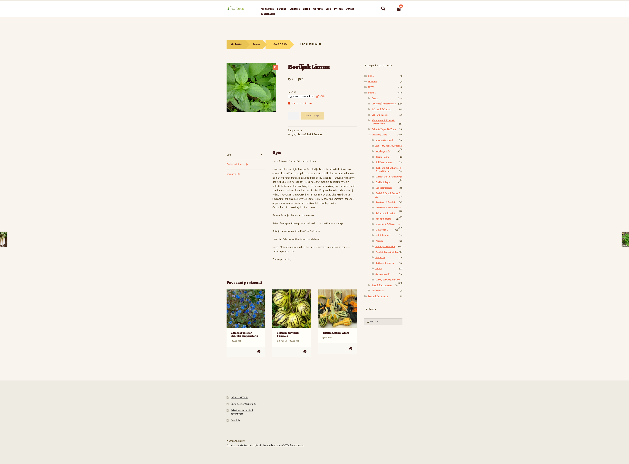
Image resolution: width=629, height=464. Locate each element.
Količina (292, 92)
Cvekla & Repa (382, 182)
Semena (281, 9)
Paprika (379, 240)
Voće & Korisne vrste (382, 285)
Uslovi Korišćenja (239, 397)
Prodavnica (267, 9)
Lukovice (294, 9)
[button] (275, 67)
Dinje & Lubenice (383, 187)
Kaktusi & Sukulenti (381, 109)
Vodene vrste (378, 290)
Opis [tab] (229, 154)
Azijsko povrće (382, 151)
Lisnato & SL (381, 229)
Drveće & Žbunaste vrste (384, 103)
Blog (328, 9)
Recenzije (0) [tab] (233, 174)
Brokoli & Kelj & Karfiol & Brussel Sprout (388, 169)
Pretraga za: (383, 8)
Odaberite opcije (258, 351)
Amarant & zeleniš (384, 140)
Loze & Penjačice (380, 114)
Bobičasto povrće (383, 162)
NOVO (371, 87)
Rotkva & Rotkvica (384, 263)
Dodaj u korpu (312, 115)
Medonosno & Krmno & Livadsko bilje (383, 122)
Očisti (323, 96)
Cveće (375, 98)
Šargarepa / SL (382, 274)
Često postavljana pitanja (244, 404)
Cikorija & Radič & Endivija (388, 176)
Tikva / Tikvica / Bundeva (387, 279)
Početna (238, 44)
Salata (378, 268)
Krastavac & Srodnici (386, 202)
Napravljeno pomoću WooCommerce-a (283, 445)
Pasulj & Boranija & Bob (387, 252)
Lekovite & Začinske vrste (387, 224)
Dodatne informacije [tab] (237, 164)
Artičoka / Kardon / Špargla (388, 145)
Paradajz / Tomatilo (385, 246)
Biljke (306, 9)
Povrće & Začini (280, 44)
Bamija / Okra (382, 156)
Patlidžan (380, 257)
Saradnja (235, 420)
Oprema (318, 9)
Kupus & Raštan (383, 218)
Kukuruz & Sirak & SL (386, 213)
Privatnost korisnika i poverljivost (244, 445)
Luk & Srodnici (382, 235)
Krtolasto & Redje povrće (387, 207)
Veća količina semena (378, 296)
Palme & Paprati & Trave (384, 129)
